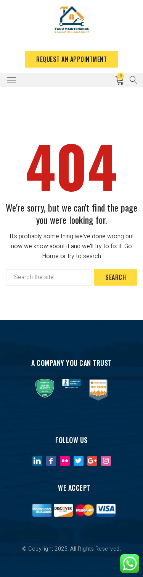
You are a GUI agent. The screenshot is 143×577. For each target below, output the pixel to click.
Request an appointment (71, 59)
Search (115, 277)
